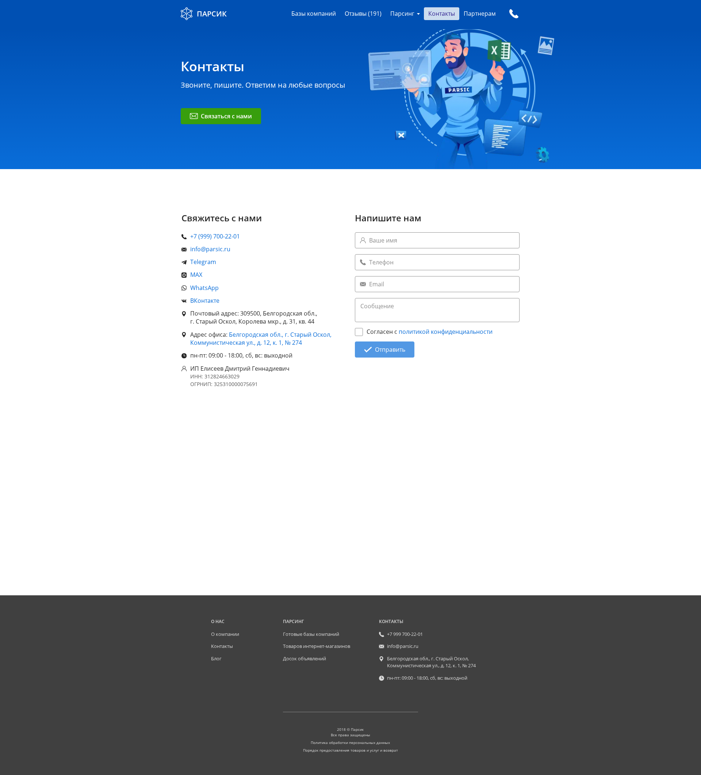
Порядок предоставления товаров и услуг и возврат (350, 750)
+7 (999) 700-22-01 (215, 236)
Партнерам (480, 13)
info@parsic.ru (210, 249)
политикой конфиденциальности (446, 332)
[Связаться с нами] (513, 13)
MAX (196, 275)
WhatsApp (204, 288)
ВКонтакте (204, 301)
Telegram (203, 262)
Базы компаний (313, 13)
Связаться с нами (226, 116)
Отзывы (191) (363, 13)
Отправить (390, 349)
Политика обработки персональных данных (350, 742)
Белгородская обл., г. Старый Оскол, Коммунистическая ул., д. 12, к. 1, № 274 (261, 339)
